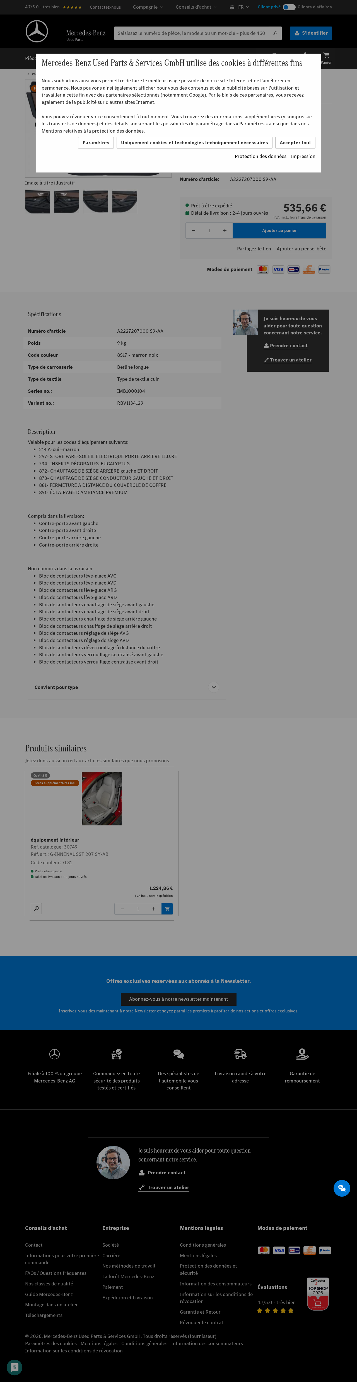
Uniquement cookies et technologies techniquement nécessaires (194, 142)
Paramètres (96, 142)
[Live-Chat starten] (342, 1188)
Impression (303, 156)
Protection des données (260, 156)
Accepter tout (295, 142)
